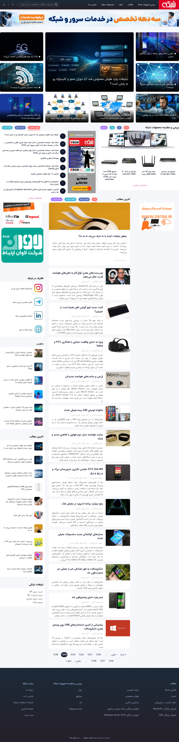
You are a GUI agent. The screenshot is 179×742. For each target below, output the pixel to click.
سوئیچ (79, 696)
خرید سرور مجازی (34, 599)
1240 (98, 654)
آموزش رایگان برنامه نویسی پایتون (123, 709)
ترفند (121, 4)
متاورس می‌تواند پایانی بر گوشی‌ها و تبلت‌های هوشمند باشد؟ (19, 353)
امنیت (173, 696)
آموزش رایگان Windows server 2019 (121, 715)
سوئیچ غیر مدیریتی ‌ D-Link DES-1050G (168, 172)
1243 (72, 654)
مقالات (130, 4)
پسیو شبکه (38, 602)
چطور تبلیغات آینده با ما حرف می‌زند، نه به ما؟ (103, 236)
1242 (81, 654)
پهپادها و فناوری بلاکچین (49, 158)
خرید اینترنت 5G (35, 595)
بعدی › (78, 661)
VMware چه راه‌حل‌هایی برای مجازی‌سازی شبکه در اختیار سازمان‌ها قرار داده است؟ (114, 117)
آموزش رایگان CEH (167, 715)
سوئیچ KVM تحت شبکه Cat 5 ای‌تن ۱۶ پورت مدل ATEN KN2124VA (109, 175)
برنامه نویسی (133, 690)
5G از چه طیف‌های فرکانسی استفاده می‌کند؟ (20, 56)
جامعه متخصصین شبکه (23, 316)
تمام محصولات (75, 709)
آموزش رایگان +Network (164, 709)
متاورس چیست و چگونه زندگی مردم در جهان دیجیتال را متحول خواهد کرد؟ (18, 422)
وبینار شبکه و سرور (25, 329)
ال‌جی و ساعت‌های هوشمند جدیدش (84, 376)
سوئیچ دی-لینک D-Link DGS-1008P (129, 172)
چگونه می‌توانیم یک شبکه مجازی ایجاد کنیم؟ (68, 118)
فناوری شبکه (170, 690)
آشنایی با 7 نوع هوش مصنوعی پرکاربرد (45, 174)
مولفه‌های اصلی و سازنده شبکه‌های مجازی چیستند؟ (157, 86)
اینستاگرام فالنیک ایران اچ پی (21, 288)
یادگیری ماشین (132, 702)
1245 (55, 654)
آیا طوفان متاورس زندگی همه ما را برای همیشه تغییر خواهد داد (18, 381)
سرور (74, 737)
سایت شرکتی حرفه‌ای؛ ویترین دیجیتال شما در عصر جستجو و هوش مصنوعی (18, 474)
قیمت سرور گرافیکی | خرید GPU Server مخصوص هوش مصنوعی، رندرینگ (17, 460)
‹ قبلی (114, 654)
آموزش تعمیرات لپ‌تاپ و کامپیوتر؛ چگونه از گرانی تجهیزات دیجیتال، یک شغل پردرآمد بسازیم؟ (18, 502)
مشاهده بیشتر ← (139, 185)
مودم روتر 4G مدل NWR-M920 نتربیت (148, 172)
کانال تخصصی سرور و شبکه (22, 302)
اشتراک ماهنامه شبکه (23, 702)
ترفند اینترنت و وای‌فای (165, 702)
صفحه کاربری (27, 709)
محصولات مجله (107, 4)
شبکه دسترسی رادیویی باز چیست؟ (24, 87)
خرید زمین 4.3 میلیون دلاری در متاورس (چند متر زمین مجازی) (17, 408)
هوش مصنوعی (132, 696)
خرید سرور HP (36, 592)
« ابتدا (123, 654)
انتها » (68, 661)
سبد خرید (28, 715)
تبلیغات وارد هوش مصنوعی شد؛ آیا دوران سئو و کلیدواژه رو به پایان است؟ (31, 134)
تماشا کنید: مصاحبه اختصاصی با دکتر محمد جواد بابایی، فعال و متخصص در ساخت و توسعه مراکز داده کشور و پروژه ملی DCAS (31, 144)
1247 (102, 661)
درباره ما (29, 690)
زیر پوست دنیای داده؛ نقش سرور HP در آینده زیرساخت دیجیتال (18, 542)
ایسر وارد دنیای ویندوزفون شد (87, 597)
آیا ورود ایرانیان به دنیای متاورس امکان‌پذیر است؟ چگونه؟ (20, 394)
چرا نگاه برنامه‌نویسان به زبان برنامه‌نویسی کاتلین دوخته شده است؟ (23, 117)
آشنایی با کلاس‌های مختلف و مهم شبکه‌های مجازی (156, 55)
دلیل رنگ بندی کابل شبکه (23, 515)
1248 (93, 661)
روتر (80, 690)
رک (80, 702)
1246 (110, 661)
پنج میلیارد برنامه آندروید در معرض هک (82, 504)
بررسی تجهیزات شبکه (146, 4)
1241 (89, 654)
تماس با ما (92, 4)
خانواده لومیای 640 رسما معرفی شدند (83, 410)
